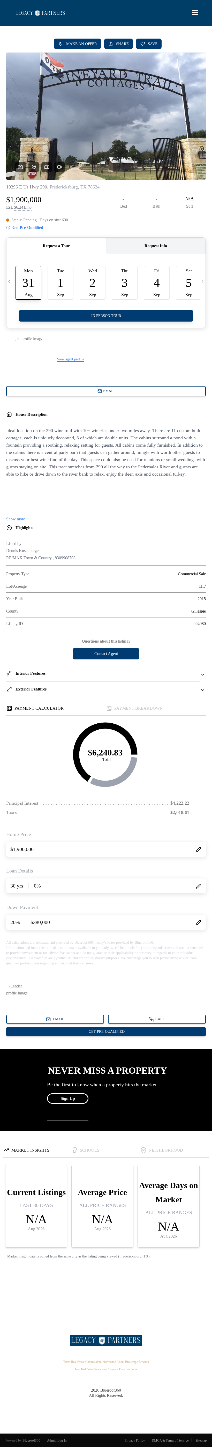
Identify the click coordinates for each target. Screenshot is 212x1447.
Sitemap (201, 1440)
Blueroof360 (31, 1440)
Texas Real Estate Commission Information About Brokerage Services (106, 1362)
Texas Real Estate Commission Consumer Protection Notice (106, 1369)
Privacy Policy (135, 1440)
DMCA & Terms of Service (170, 1440)
